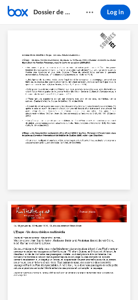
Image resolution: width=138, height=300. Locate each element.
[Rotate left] (97, 281)
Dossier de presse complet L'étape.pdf (52, 12)
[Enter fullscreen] (126, 281)
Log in (115, 12)
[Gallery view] (112, 281)
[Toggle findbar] (12, 281)
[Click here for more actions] (89, 12)
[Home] (18, 12)
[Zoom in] (82, 281)
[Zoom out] (56, 281)
